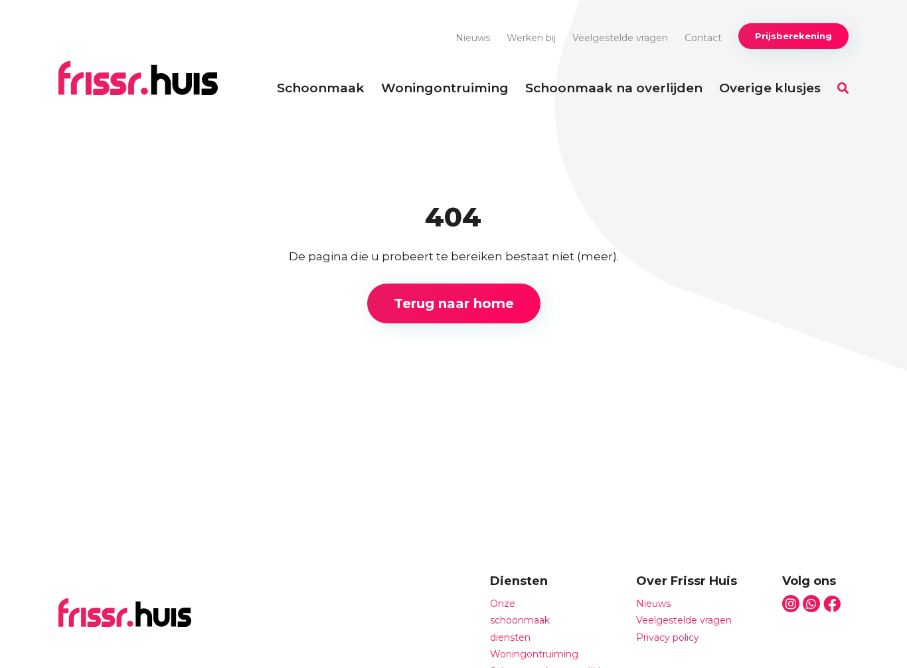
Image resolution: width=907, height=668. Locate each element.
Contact (703, 38)
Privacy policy (667, 637)
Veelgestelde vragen (620, 38)
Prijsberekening (793, 36)
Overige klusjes (770, 88)
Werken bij (531, 38)
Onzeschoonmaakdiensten (520, 620)
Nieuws (472, 38)
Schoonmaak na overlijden (613, 88)
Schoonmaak (321, 88)
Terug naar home (454, 303)
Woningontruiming (445, 88)
